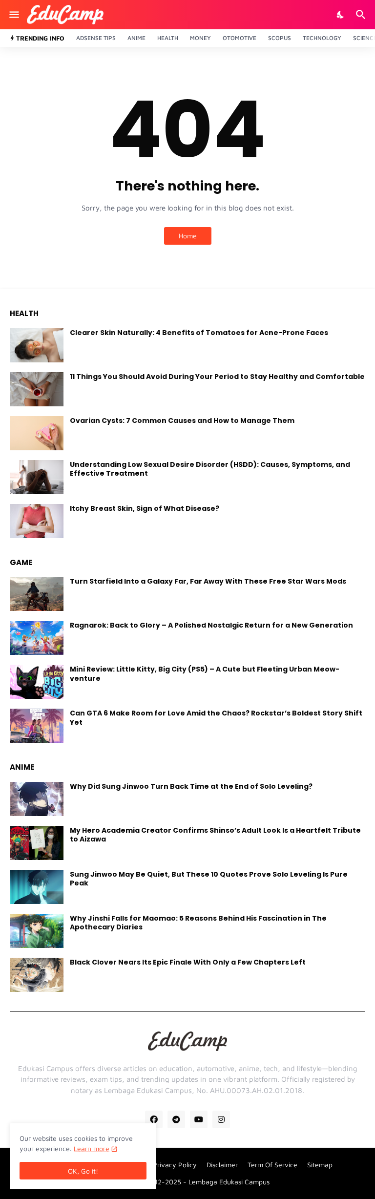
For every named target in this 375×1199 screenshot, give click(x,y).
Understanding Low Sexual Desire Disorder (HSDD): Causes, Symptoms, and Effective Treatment (210, 469)
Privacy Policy (175, 1164)
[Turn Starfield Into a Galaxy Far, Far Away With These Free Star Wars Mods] (36, 594)
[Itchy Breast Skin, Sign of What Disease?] (36, 521)
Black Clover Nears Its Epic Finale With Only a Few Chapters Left (188, 962)
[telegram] (176, 1119)
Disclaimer (222, 1164)
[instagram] (221, 1119)
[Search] (362, 14)
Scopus (279, 38)
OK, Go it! (83, 1171)
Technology (322, 38)
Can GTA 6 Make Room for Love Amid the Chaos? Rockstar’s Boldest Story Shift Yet (216, 717)
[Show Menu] (13, 14)
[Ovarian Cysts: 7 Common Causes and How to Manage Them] (36, 433)
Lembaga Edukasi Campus (229, 1182)
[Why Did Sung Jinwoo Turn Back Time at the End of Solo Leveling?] (36, 799)
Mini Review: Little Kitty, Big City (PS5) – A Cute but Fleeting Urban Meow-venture (204, 673)
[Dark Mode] (340, 14)
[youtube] (199, 1119)
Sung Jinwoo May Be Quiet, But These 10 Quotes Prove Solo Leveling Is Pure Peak (209, 878)
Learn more (91, 1148)
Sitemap (320, 1164)
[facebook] (154, 1119)
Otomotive (239, 38)
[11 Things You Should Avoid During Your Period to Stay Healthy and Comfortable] (36, 389)
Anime (136, 38)
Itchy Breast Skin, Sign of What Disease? (144, 508)
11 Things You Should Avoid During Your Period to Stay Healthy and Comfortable (217, 376)
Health (167, 38)
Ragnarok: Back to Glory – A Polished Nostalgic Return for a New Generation (211, 625)
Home (188, 235)
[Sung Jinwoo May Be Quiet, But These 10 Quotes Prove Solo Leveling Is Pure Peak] (36, 887)
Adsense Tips (96, 38)
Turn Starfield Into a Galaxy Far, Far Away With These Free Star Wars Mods (208, 581)
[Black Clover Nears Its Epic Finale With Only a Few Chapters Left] (36, 975)
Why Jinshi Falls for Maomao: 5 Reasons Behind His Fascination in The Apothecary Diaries (198, 922)
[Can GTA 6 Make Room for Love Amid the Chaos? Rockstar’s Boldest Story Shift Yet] (36, 726)
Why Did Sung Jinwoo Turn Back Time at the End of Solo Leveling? (191, 786)
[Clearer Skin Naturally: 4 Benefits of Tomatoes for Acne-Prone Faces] (36, 345)
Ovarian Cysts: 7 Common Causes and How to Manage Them (182, 420)
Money (200, 38)
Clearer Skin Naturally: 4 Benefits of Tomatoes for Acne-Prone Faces (199, 332)
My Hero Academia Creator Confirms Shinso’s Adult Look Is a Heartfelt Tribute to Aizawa (215, 834)
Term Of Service (272, 1164)
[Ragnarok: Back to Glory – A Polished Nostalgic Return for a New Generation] (36, 638)
